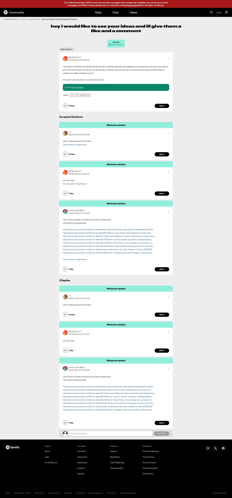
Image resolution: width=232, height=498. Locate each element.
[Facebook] (223, 448)
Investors (81, 468)
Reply (162, 106)
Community (16, 12)
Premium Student (150, 468)
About (47, 451)
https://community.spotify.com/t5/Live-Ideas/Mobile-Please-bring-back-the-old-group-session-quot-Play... (108, 246)
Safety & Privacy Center (22, 493)
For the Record (51, 462)
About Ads (68, 493)
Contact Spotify (116, 468)
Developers (82, 457)
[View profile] (65, 58)
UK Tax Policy (111, 493)
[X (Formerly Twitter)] (215, 448)
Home (17, 19)
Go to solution (117, 44)
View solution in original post (75, 144)
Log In (218, 12)
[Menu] (226, 12)
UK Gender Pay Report (128, 493)
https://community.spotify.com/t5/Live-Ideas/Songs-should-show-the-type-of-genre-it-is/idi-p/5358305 (107, 249)
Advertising (82, 462)
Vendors (81, 473)
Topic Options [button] (66, 49)
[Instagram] (208, 448)
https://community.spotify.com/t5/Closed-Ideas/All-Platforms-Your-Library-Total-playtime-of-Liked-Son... (107, 233)
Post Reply (161, 433)
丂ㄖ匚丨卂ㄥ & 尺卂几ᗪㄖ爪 (80, 95)
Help (98, 12)
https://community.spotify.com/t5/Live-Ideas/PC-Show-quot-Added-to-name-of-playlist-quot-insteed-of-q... (109, 236)
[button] (168, 58)
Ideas (133, 12)
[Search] (211, 12)
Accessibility (80, 493)
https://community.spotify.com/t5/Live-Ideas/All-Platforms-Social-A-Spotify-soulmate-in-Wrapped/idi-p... (108, 239)
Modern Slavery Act (96, 493)
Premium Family (149, 462)
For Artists (81, 451)
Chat (115, 12)
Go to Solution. (77, 87)
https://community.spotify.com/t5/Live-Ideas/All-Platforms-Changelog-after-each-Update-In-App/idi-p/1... (108, 252)
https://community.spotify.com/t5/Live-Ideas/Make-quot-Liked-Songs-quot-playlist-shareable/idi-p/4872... (108, 229)
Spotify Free (148, 473)
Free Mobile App (117, 462)
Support (113, 451)
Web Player (115, 457)
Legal (8, 493)
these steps (131, 5)
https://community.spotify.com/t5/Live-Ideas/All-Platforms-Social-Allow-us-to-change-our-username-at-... (108, 242)
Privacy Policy (39, 493)
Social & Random (34, 19)
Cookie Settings (54, 493)
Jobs (47, 457)
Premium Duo (148, 457)
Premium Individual (151, 451)
